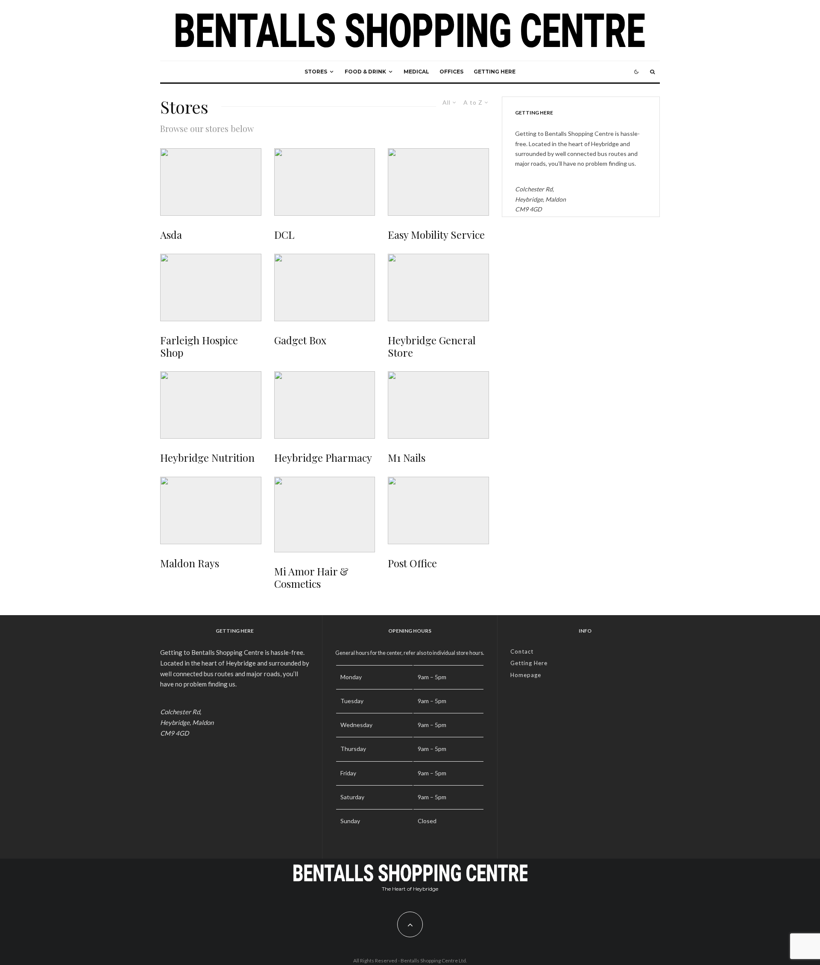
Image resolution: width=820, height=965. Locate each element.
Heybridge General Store (432, 346)
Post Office (412, 563)
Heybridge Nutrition (207, 458)
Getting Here (494, 71)
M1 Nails (406, 458)
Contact (521, 651)
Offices (451, 71)
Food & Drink (365, 71)
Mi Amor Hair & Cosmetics (311, 577)
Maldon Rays (189, 563)
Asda (171, 235)
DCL (284, 235)
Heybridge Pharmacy (323, 458)
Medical (416, 71)
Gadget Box (300, 340)
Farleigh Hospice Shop (199, 346)
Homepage (525, 675)
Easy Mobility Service (436, 235)
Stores (316, 71)
